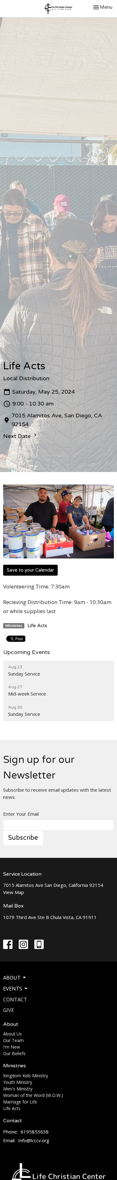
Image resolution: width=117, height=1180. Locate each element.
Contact (15, 999)
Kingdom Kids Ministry (25, 1076)
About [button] (12, 977)
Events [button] (12, 988)
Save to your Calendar (30, 570)
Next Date (17, 436)
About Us (12, 1034)
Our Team (13, 1040)
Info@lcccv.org (33, 1140)
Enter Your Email (21, 814)
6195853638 (35, 1131)
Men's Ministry (17, 1089)
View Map (13, 892)
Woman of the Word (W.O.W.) (33, 1095)
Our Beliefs (14, 1053)
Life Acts (37, 625)
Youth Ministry (17, 1082)
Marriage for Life (20, 1102)
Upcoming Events (26, 652)
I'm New (11, 1047)
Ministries (14, 1066)
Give (8, 1010)
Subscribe (23, 838)
